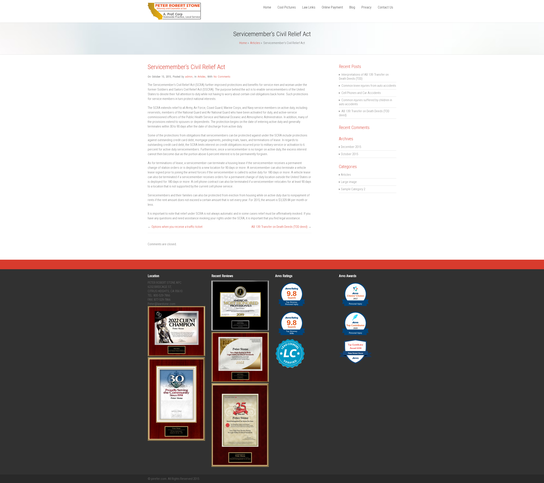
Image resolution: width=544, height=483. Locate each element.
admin (189, 76)
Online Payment (332, 7)
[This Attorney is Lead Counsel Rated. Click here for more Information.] (290, 367)
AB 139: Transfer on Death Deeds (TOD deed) (279, 227)
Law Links (308, 7)
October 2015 (349, 154)
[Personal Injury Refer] (174, 19)
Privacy (366, 7)
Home (267, 7)
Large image (349, 182)
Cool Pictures (287, 7)
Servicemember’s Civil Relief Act (186, 67)
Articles (255, 43)
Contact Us (385, 7)
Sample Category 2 (353, 189)
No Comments (222, 76)
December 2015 (351, 147)
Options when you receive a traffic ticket (177, 227)
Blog (352, 7)
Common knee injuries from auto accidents (368, 86)
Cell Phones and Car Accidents (361, 93)
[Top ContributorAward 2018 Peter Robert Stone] (355, 363)
